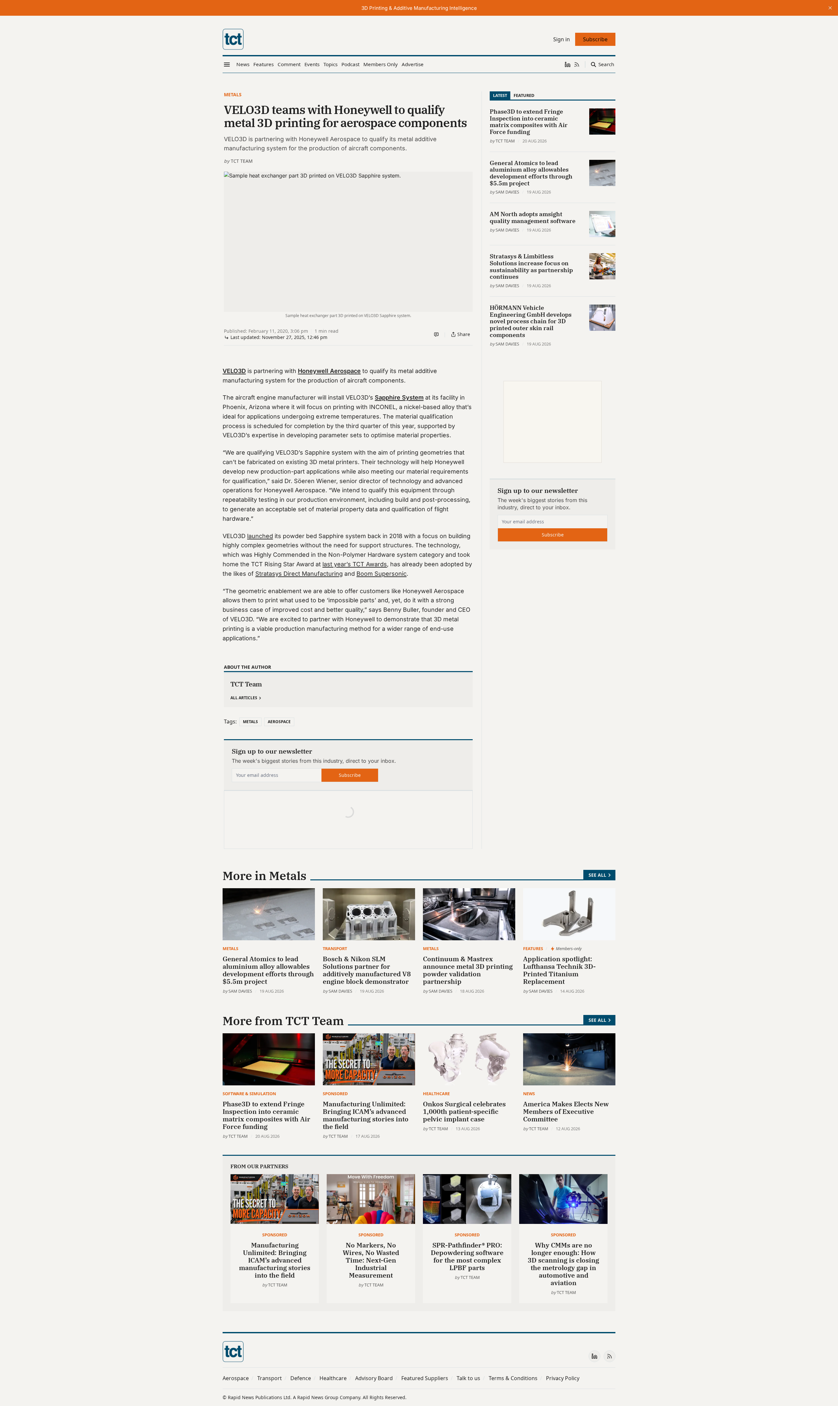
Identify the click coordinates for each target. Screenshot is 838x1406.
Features (533, 948)
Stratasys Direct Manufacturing (299, 573)
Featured (524, 95)
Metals (233, 94)
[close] (830, 8)
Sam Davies (507, 192)
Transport (335, 948)
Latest (500, 95)
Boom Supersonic (381, 573)
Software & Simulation (249, 1094)
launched (260, 536)
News (529, 1094)
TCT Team (242, 161)
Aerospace (279, 721)
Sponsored (335, 1094)
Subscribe (350, 775)
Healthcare (436, 1094)
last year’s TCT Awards (354, 564)
